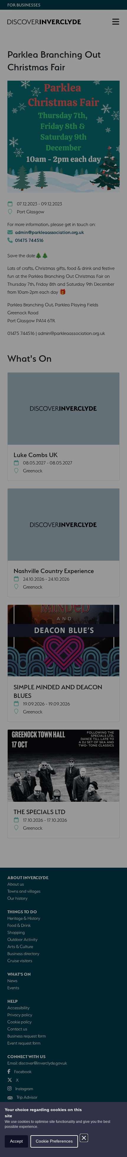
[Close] (83, 1137)
